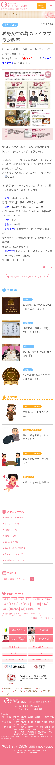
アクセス (18, 691)
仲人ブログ (10, 24)
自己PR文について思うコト (33, 277)
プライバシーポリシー (22, 709)
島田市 (28, 599)
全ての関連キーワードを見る (39, 618)
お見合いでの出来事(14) (15, 548)
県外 (22, 609)
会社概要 (38, 709)
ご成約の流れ (27, 688)
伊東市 (39, 609)
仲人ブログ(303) (12, 524)
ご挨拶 (21, 599)
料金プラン (14, 647)
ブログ (6, 694)
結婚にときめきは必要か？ (37, 482)
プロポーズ (25, 614)
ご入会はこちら (40, 647)
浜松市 (5, 609)
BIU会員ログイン (40, 659)
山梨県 (5, 604)
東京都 (26, 604)
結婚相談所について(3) (14, 560)
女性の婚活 (35, 604)
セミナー (14, 653)
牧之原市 (13, 604)
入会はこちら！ (32, 691)
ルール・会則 (21, 706)
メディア (40, 653)
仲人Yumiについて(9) (14, 554)
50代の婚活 (7, 614)
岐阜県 (14, 599)
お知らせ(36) (10, 536)
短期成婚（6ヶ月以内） (42, 599)
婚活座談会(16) (11, 542)
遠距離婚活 (30, 609)
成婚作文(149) (11, 530)
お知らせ (49, 267)
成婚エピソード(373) (14, 517)
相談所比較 (14, 609)
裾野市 (16, 614)
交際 (20, 604)
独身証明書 (35, 614)
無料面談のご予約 (41, 6)
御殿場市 (6, 599)
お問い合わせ (34, 706)
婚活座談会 (14, 277)
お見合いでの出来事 (32, 406)
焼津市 (44, 604)
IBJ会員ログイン (14, 659)
